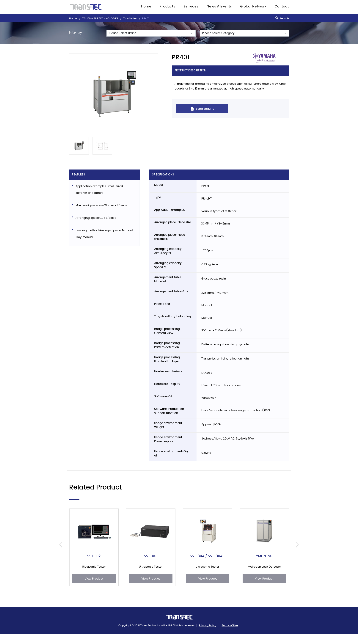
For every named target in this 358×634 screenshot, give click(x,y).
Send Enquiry (204, 108)
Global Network (253, 6)
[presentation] (62, 545)
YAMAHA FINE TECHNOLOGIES (100, 18)
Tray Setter (130, 18)
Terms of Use (230, 625)
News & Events (219, 6)
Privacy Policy (207, 625)
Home (73, 18)
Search (284, 18)
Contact (282, 6)
